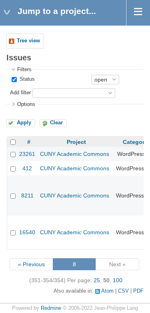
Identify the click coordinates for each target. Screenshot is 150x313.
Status (26, 79)
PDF (138, 291)
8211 (27, 195)
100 (117, 280)
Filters (24, 69)
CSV (123, 291)
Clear (56, 123)
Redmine (51, 308)
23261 (27, 154)
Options (26, 104)
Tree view (28, 41)
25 (97, 280)
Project (76, 142)
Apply (24, 123)
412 (27, 168)
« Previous (31, 264)
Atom (107, 291)
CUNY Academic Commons (74, 154)
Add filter (20, 93)
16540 (27, 232)
